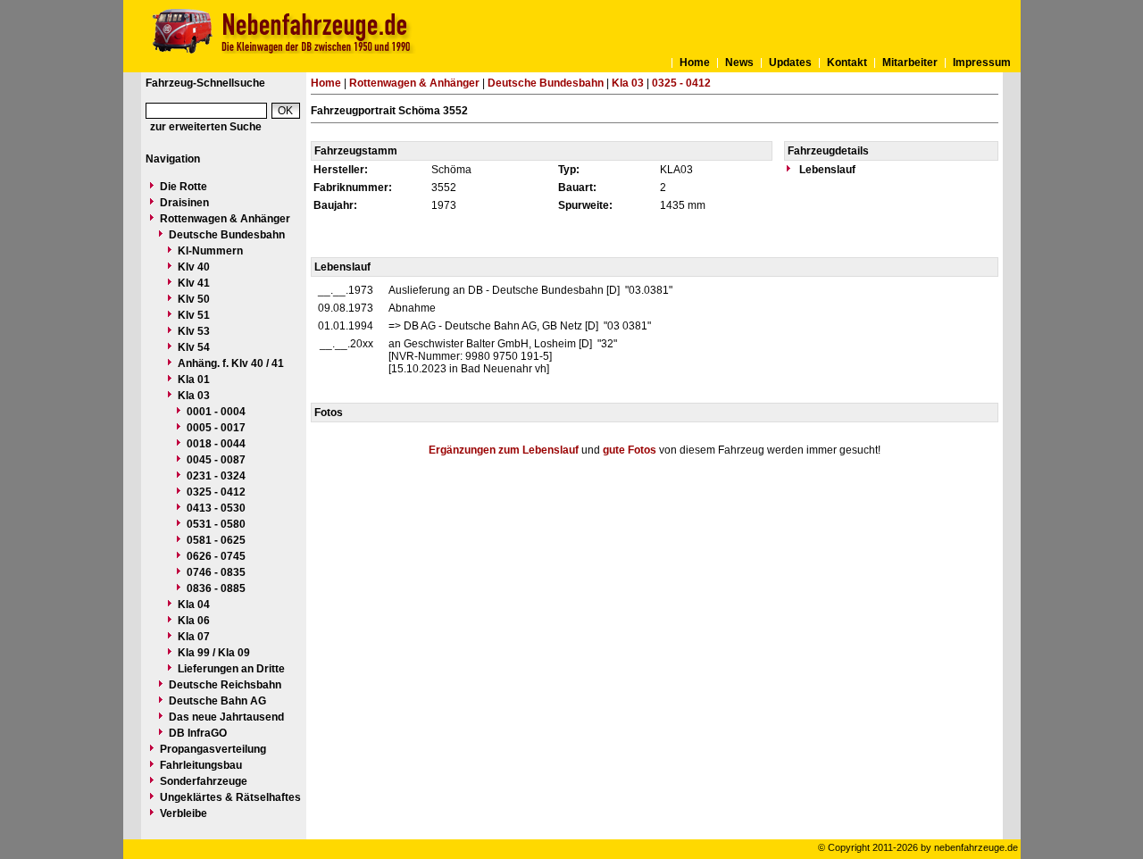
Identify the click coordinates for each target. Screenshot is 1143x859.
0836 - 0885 (216, 588)
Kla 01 (194, 379)
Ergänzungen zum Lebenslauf (504, 450)
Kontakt (847, 62)
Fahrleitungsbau (201, 765)
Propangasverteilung (213, 749)
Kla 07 (194, 636)
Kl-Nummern (210, 251)
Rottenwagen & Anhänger (225, 219)
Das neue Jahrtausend (226, 717)
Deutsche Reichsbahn (225, 685)
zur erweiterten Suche (206, 127)
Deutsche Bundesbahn (227, 235)
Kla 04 (194, 604)
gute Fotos (629, 450)
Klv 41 (194, 283)
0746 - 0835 (216, 572)
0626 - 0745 (216, 556)
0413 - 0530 (216, 508)
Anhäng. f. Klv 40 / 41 (231, 363)
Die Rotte (183, 186)
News (739, 62)
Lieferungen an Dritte (231, 669)
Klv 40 (194, 267)
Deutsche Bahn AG (217, 701)
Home (695, 62)
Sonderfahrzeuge (203, 781)
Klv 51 (194, 315)
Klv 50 (194, 299)
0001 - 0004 (216, 411)
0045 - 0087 (216, 460)
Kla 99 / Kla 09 (214, 652)
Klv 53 (194, 331)
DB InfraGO (198, 733)
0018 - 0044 (216, 444)
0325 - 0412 (216, 492)
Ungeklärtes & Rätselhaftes (230, 797)
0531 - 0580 (216, 524)
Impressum (982, 62)
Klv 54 (194, 347)
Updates (790, 62)
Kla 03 (194, 395)
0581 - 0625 (216, 540)
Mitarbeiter (910, 62)
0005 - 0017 (216, 427)
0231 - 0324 (216, 476)
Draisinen (184, 202)
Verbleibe (183, 813)
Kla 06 (194, 620)
